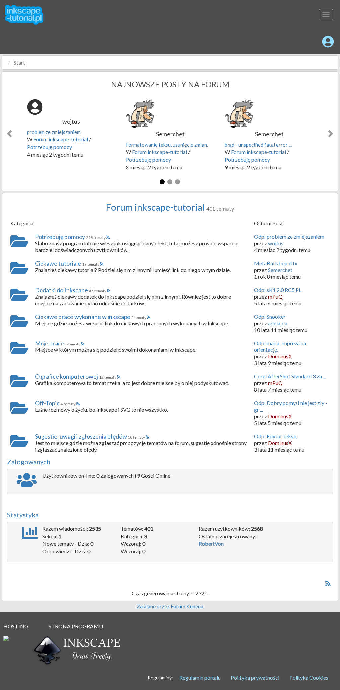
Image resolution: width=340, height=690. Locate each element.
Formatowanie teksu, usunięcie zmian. (167, 145)
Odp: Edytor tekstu (276, 436)
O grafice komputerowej (66, 376)
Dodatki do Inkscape (61, 290)
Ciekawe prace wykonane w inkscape (82, 316)
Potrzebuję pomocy (49, 147)
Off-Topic (47, 403)
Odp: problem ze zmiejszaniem (289, 236)
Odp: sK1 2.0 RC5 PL (277, 290)
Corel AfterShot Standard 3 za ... (290, 376)
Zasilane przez (153, 606)
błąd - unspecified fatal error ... (258, 145)
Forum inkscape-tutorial (60, 139)
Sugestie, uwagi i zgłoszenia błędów (81, 436)
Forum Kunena (187, 606)
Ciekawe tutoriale (58, 263)
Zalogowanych (28, 462)
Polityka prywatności (255, 677)
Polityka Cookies (308, 677)
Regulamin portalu (200, 677)
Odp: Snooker (270, 316)
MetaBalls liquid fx (275, 263)
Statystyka (23, 515)
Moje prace (49, 343)
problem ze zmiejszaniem (54, 132)
